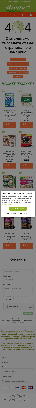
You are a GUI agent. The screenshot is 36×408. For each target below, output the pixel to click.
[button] (18, 213)
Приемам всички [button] (18, 209)
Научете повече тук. (8, 204)
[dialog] (18, 204)
